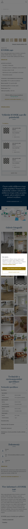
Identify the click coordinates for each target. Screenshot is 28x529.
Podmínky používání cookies (9, 264)
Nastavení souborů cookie (14, 272)
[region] (14, 264)
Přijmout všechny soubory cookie (14, 268)
